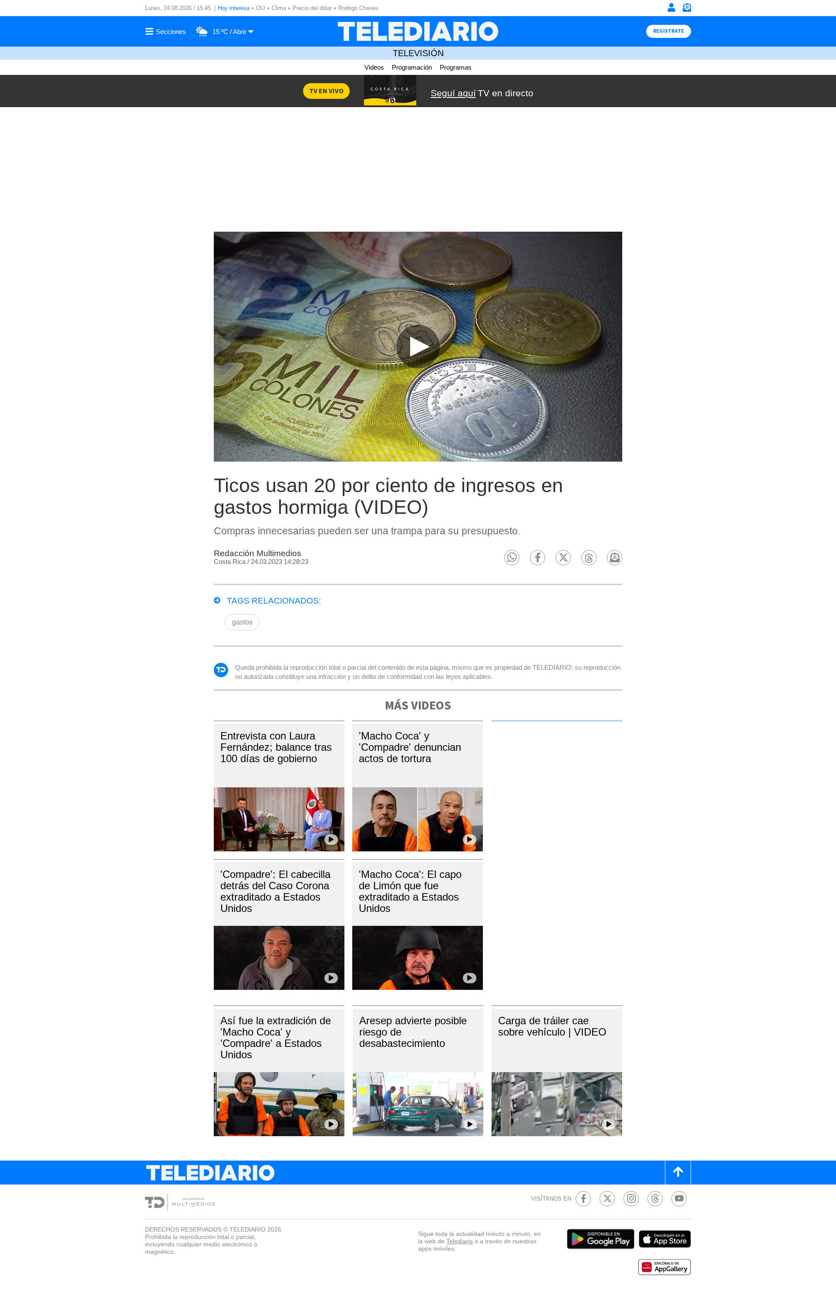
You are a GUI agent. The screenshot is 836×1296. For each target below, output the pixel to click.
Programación (412, 67)
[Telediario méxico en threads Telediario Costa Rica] (655, 1198)
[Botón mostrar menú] (167, 31)
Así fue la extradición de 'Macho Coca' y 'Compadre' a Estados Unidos (275, 1037)
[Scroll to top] (678, 1173)
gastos (242, 622)
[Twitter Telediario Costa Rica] (607, 1198)
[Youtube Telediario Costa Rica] (679, 1198)
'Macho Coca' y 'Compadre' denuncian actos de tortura (410, 747)
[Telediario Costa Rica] (418, 31)
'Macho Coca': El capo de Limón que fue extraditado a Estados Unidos (410, 891)
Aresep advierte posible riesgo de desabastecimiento (413, 1032)
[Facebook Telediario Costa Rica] (583, 1198)
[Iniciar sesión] (671, 7)
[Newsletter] (686, 9)
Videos (374, 67)
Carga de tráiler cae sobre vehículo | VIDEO (552, 1026)
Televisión (418, 53)
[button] (512, 557)
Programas (456, 67)
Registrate (668, 31)
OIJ (260, 8)
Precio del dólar (312, 8)
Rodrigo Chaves (358, 8)
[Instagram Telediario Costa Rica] (631, 1198)
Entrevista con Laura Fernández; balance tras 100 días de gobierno (276, 747)
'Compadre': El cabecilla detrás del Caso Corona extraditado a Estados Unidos (275, 891)
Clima (279, 8)
